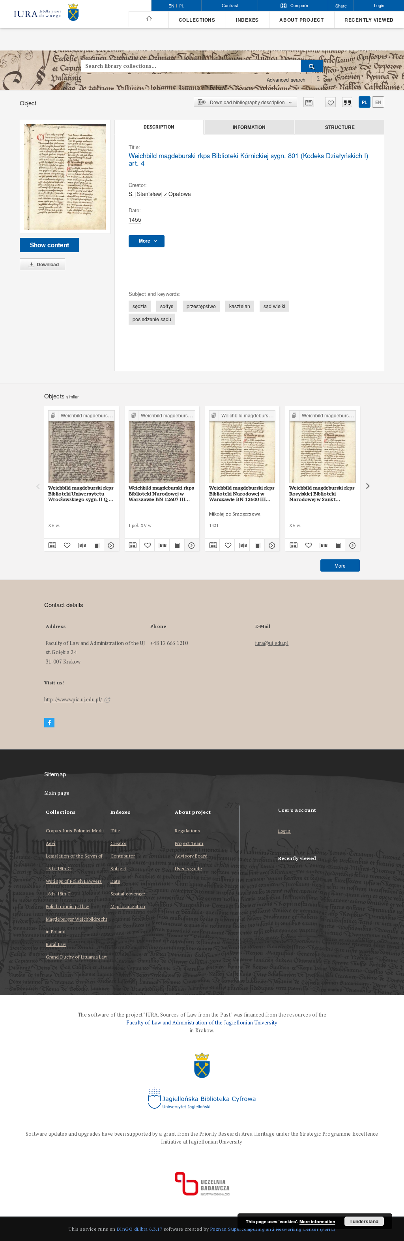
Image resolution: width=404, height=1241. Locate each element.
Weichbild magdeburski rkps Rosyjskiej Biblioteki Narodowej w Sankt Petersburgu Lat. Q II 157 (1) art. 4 (322, 493)
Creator (118, 843)
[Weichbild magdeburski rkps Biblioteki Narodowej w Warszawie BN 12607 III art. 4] (162, 447)
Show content (49, 245)
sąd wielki (274, 306)
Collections (197, 20)
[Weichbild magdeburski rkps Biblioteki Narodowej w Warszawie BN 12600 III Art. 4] (242, 447)
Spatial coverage (128, 894)
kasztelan (239, 306)
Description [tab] (159, 127)
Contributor (122, 856)
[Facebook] (49, 723)
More (340, 565)
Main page (57, 793)
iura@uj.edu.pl (272, 643)
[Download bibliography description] (81, 545)
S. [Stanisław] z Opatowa (160, 194)
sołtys (166, 306)
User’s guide (188, 868)
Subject (118, 868)
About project (301, 20)
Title (115, 831)
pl (181, 5)
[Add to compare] (308, 102)
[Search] (312, 66)
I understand (364, 1221)
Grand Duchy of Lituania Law (76, 957)
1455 (135, 219)
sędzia (140, 306)
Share (341, 6)
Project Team (189, 843)
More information (317, 1221)
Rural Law (56, 944)
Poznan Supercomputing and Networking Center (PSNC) (273, 1229)
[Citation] (347, 102)
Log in (284, 831)
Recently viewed (369, 20)
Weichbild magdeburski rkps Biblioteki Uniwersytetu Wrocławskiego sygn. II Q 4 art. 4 (81, 493)
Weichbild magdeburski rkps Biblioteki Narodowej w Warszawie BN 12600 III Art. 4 (242, 493)
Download (47, 264)
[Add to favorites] (330, 102)
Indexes (247, 20)
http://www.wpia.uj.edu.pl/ (73, 699)
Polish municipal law (67, 906)
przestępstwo (201, 306)
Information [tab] (249, 127)
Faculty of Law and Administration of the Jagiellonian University (202, 1022)
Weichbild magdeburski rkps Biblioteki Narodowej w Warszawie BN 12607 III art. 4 (161, 493)
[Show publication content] (96, 545)
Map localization (128, 906)
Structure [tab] (340, 127)
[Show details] (110, 545)
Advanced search (286, 79)
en (378, 102)
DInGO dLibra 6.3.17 (140, 1229)
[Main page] (148, 19)
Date (115, 881)
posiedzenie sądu (152, 319)
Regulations (187, 831)
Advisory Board (191, 856)
